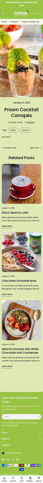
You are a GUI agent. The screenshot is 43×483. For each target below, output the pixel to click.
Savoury (25, 130)
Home (4, 22)
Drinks (13, 130)
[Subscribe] (38, 416)
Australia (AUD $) (13, 453)
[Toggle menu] (2, 13)
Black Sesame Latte (15, 213)
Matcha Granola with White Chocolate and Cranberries (20, 351)
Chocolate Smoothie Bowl (19, 281)
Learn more (7, 226)
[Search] (32, 13)
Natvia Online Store (18, 474)
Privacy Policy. (13, 425)
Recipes (14, 22)
